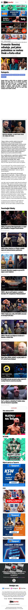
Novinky (5, 131)
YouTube (23, 588)
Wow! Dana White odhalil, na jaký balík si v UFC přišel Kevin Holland (13, 358)
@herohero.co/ (18, 577)
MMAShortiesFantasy (18, 598)
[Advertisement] (14, 104)
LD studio (21, 608)
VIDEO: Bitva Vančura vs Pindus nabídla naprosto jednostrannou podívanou (12, 249)
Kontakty (22, 596)
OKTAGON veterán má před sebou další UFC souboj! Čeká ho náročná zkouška (13, 380)
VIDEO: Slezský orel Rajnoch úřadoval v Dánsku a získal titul (12, 336)
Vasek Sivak (14, 131)
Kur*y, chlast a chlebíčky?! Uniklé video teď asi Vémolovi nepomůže (13, 402)
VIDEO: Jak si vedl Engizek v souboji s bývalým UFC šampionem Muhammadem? (13, 293)
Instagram (15, 588)
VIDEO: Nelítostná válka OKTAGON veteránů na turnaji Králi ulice (13, 315)
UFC (6, 223)
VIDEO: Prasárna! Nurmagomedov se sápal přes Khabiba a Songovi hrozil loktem (13, 227)
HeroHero (10, 598)
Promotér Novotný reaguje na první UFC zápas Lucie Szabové (13, 271)
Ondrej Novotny (9, 131)
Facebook (7, 588)
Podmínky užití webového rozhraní (11, 607)
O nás (5, 598)
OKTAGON (18, 131)
